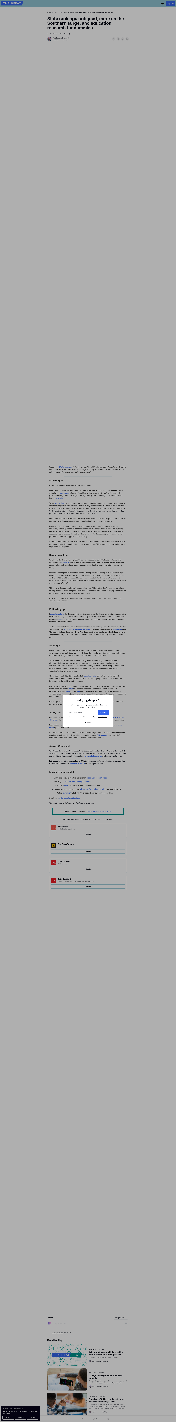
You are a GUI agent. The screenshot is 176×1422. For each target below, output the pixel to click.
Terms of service (102, 717)
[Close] (110, 698)
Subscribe (103, 712)
